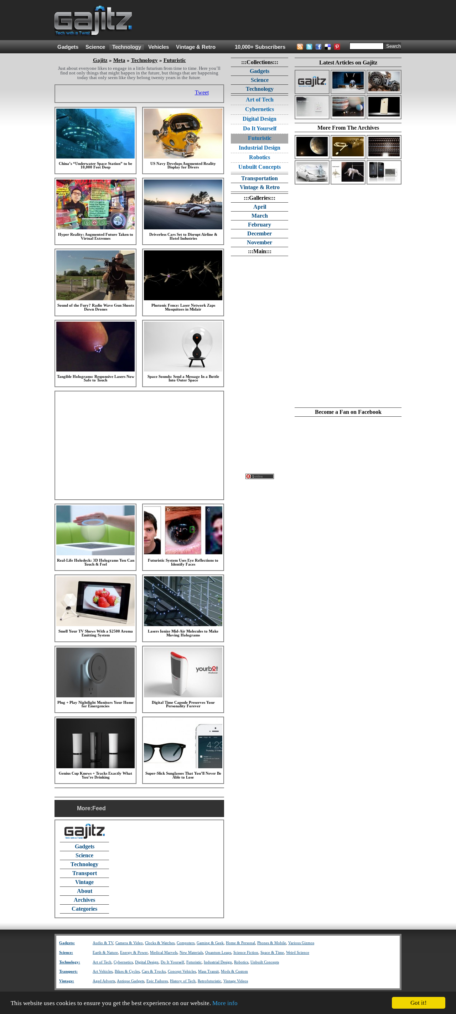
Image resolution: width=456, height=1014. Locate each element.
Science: (66, 953)
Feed (99, 808)
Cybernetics (259, 109)
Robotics (259, 157)
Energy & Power (134, 953)
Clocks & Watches (160, 943)
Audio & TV (103, 943)
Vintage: (66, 981)
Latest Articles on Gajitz (348, 62)
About (84, 891)
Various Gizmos (301, 943)
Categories (84, 909)
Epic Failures (157, 981)
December (259, 233)
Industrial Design (259, 148)
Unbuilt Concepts (259, 167)
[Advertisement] (271, 20)
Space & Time (272, 953)
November (259, 242)
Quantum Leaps (218, 953)
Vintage (84, 882)
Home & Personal (240, 943)
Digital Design (259, 119)
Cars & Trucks (154, 971)
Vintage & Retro (196, 47)
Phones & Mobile (271, 943)
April (259, 207)
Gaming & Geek (210, 943)
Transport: (68, 971)
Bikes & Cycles (127, 971)
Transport (84, 873)
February (259, 225)
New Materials (191, 953)
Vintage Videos (235, 981)
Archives (84, 900)
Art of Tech (260, 100)
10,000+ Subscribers (260, 47)
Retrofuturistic (209, 981)
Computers (186, 943)
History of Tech (183, 981)
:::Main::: (259, 251)
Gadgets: (67, 943)
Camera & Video (129, 943)
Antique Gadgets (130, 981)
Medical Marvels (163, 953)
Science (95, 47)
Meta (119, 60)
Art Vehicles (103, 971)
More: (84, 808)
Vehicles (158, 47)
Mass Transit (208, 971)
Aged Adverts (104, 981)
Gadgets (67, 47)
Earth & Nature (105, 953)
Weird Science (297, 953)
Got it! (418, 1002)
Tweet (202, 92)
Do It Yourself (259, 128)
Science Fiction (245, 953)
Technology (126, 47)
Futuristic (175, 60)
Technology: (69, 962)
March (260, 216)
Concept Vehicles (182, 971)
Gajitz (100, 60)
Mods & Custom (234, 971)
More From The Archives (348, 128)
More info (225, 1003)
